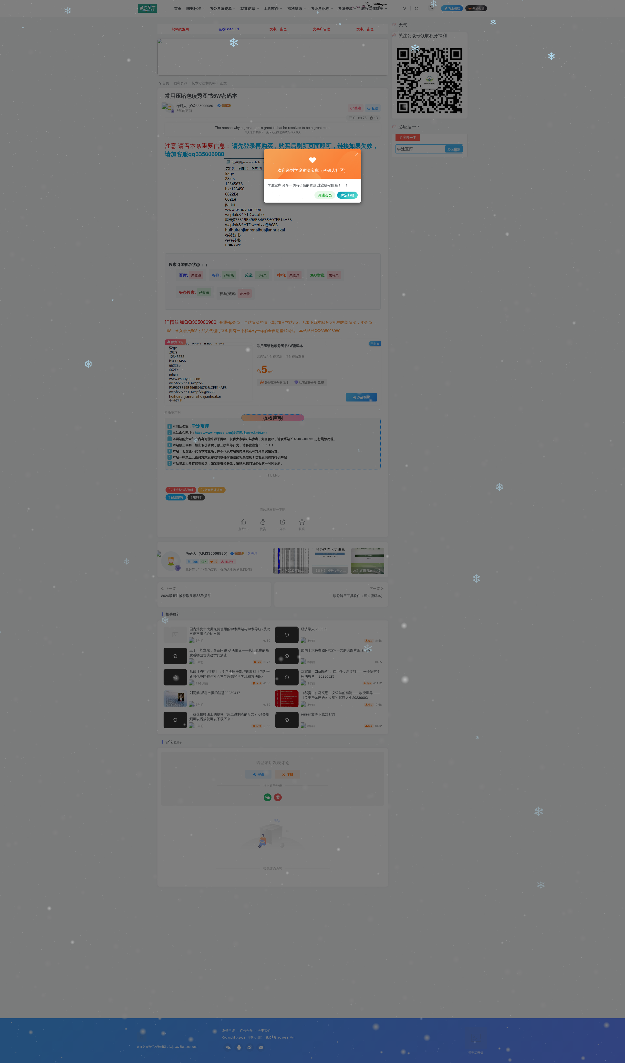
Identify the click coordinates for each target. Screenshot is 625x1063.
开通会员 (325, 195)
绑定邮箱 (347, 195)
